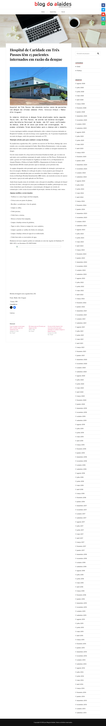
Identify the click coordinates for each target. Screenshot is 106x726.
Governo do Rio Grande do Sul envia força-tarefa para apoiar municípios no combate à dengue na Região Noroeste (56, 328)
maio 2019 (80, 436)
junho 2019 (80, 432)
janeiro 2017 (81, 550)
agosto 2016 (81, 570)
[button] (103, 5)
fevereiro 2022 (81, 303)
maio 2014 (80, 680)
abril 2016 (80, 587)
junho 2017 (80, 530)
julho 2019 (80, 428)
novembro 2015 (82, 607)
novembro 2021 (82, 315)
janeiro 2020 (81, 404)
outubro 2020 (81, 367)
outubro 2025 (81, 124)
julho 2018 (80, 477)
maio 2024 (80, 193)
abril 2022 (80, 294)
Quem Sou (53, 12)
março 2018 (80, 493)
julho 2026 (80, 87)
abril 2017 (80, 538)
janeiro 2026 (81, 112)
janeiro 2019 (81, 453)
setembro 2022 (82, 274)
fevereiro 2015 (81, 643)
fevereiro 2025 (81, 156)
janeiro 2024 (81, 209)
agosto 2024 (81, 181)
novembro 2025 (82, 120)
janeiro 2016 (81, 599)
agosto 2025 (81, 132)
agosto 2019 (81, 424)
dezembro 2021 (82, 311)
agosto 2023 (81, 229)
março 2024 (81, 201)
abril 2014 (80, 684)
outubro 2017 (81, 514)
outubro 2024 (81, 173)
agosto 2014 (81, 668)
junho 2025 (80, 140)
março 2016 (80, 591)
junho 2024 (80, 189)
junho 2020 (80, 384)
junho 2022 (80, 286)
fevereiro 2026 (81, 108)
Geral (63, 12)
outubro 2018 (81, 465)
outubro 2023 (81, 221)
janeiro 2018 (81, 501)
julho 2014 (80, 672)
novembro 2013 (82, 704)
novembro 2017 (82, 510)
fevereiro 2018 (81, 497)
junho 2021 (80, 335)
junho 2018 (80, 481)
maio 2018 (80, 485)
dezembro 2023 (82, 213)
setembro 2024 (82, 177)
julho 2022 (80, 282)
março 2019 (80, 445)
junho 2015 (80, 627)
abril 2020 (80, 392)
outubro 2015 (81, 611)
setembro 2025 (82, 128)
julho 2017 (80, 526)
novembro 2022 (82, 266)
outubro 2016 (81, 562)
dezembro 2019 (82, 408)
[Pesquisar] (98, 54)
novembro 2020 (82, 363)
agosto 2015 (81, 619)
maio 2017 (80, 534)
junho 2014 (80, 676)
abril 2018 (80, 489)
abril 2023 (80, 246)
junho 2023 (80, 238)
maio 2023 (80, 242)
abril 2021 (80, 343)
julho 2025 (80, 136)
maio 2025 (80, 144)
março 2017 (80, 542)
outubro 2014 (81, 660)
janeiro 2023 (81, 258)
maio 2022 (80, 290)
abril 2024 (80, 197)
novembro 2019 (82, 412)
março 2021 (80, 347)
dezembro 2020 (82, 359)
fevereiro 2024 (81, 205)
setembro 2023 (82, 225)
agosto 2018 (81, 473)
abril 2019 (80, 441)
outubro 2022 (81, 270)
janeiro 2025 (81, 160)
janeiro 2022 (81, 307)
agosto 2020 (81, 376)
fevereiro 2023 (81, 254)
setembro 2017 (81, 518)
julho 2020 (80, 380)
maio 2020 (80, 388)
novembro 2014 (82, 656)
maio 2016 (80, 583)
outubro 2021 (81, 319)
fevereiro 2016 (81, 595)
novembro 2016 (82, 558)
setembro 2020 (82, 372)
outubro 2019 (81, 416)
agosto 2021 (81, 327)
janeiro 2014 (81, 696)
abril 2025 (80, 148)
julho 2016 (80, 574)
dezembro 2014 (82, 652)
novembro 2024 (82, 169)
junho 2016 (80, 579)
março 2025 (81, 152)
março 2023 (81, 250)
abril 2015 (80, 635)
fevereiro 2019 (81, 449)
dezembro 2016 (82, 554)
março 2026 (81, 104)
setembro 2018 (81, 469)
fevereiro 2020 (81, 400)
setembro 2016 (81, 566)
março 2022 (81, 298)
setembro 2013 (81, 712)
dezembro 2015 (82, 603)
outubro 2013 (81, 708)
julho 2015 (80, 623)
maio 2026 (80, 96)
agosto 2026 (81, 83)
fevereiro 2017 (81, 546)
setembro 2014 (81, 664)
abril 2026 (80, 100)
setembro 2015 (81, 615)
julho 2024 (80, 185)
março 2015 (80, 639)
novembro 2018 (82, 461)
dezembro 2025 (82, 116)
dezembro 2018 (82, 457)
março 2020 (81, 396)
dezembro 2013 (82, 700)
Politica (79, 70)
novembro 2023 (82, 217)
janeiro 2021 (81, 355)
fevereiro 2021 (81, 351)
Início (43, 12)
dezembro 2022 (82, 262)
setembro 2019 (81, 420)
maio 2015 (80, 631)
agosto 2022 (81, 278)
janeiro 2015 (81, 648)
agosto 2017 (81, 522)
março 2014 (80, 688)
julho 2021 (80, 331)
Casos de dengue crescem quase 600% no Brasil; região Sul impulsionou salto (17, 327)
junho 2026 (80, 91)
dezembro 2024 (82, 165)
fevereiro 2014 (81, 692)
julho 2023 (80, 234)
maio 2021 (80, 339)
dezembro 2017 (82, 505)
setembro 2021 (81, 323)
